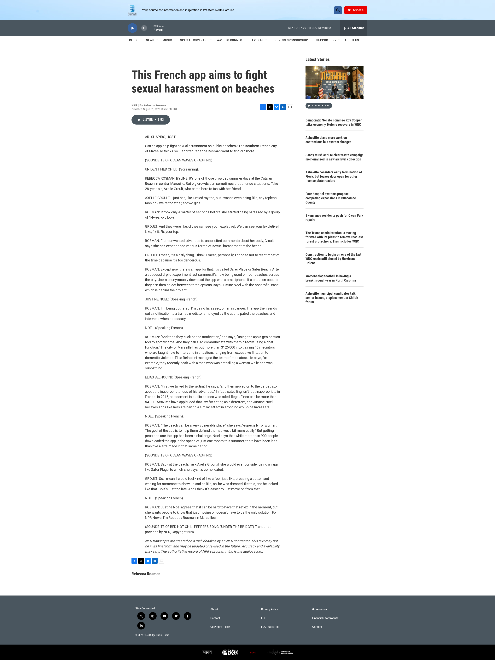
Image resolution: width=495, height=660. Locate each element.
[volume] (144, 28)
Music (167, 40)
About (214, 609)
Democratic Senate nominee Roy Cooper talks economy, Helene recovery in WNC (334, 122)
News (150, 40)
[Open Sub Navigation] (140, 40)
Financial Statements (325, 618)
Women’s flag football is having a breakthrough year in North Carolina (331, 278)
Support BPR (326, 40)
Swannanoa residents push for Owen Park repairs (334, 217)
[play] (132, 28)
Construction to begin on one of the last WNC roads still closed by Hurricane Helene (333, 258)
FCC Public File (270, 626)
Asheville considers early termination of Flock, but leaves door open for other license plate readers (334, 176)
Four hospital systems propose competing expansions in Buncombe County (331, 198)
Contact (215, 618)
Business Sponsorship (290, 40)
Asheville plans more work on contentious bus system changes (328, 140)
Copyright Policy (220, 626)
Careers (317, 626)
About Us (352, 40)
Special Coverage (194, 40)
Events (257, 40)
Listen (133, 40)
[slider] (150, 28)
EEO (263, 618)
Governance (319, 609)
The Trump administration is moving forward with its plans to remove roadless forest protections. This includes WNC (334, 237)
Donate (358, 10)
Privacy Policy (269, 609)
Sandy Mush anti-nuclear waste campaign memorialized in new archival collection (335, 157)
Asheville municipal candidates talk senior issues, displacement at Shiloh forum (332, 297)
